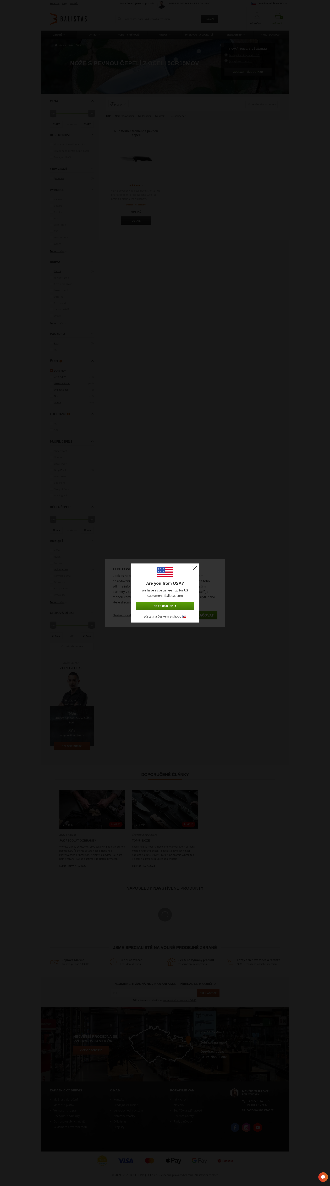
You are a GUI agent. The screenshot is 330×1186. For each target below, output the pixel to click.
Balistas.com (173, 596)
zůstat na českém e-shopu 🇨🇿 (165, 616)
